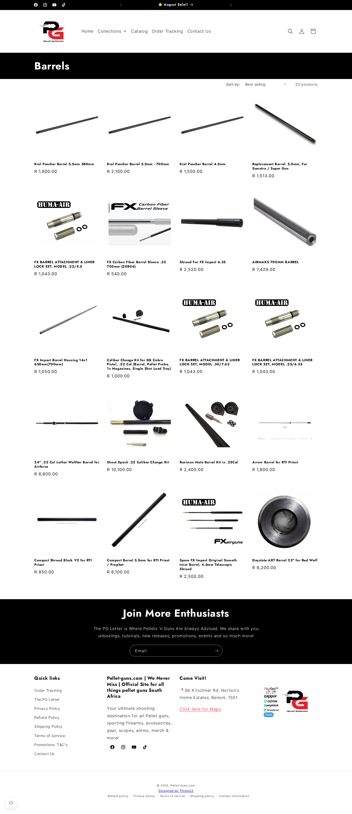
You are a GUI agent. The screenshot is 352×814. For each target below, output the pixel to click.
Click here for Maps (200, 709)
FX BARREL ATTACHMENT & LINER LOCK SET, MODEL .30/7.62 (210, 362)
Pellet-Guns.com (182, 785)
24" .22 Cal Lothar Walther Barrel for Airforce (66, 464)
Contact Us (44, 753)
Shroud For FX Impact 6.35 (203, 262)
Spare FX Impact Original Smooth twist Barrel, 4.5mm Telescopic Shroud (208, 564)
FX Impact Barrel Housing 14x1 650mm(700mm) (60, 362)
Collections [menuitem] (109, 31)
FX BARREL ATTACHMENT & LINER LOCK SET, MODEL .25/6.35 (282, 362)
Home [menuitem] (87, 31)
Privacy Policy (47, 708)
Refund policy (118, 796)
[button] (290, 31)
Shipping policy (202, 796)
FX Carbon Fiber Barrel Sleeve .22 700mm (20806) (136, 264)
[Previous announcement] (121, 5)
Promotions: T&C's (51, 744)
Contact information (234, 796)
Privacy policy (144, 796)
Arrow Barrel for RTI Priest (275, 462)
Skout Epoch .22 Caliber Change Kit (138, 462)
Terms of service (172, 796)
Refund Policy (47, 717)
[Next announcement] (231, 5)
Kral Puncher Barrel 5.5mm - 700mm (138, 164)
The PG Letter (47, 699)
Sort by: (233, 84)
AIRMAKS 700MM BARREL (275, 262)
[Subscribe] (216, 651)
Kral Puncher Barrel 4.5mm (203, 164)
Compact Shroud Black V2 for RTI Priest (63, 562)
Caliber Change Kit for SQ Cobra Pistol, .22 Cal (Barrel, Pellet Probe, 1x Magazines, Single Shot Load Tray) (139, 364)
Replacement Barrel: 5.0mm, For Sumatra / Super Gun (279, 166)
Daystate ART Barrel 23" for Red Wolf (284, 560)
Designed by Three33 (175, 791)
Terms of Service (49, 735)
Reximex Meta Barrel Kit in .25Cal (209, 462)
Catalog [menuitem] (139, 31)
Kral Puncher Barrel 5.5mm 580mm (64, 164)
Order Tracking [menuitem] (167, 31)
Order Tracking (48, 690)
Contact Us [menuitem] (199, 31)
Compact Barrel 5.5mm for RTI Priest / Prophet (138, 562)
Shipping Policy (48, 726)
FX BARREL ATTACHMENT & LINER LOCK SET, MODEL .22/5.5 (64, 264)
